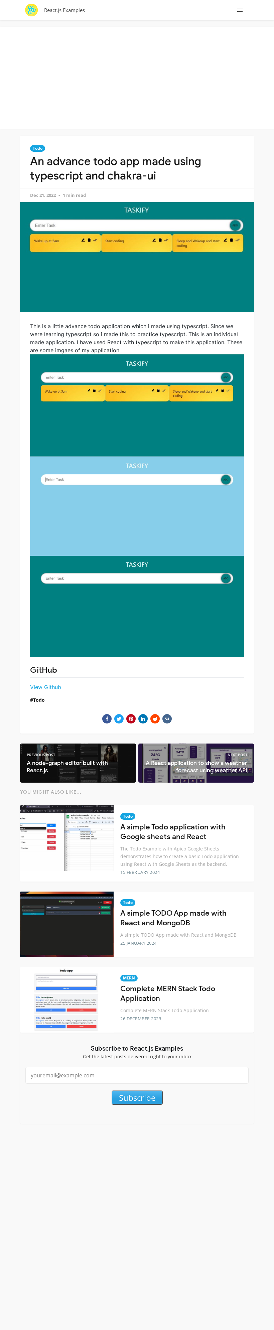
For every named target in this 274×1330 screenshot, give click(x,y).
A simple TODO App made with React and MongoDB (173, 918)
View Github (45, 687)
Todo (37, 148)
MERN (129, 978)
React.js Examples (64, 10)
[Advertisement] (138, 77)
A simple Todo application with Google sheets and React (173, 831)
